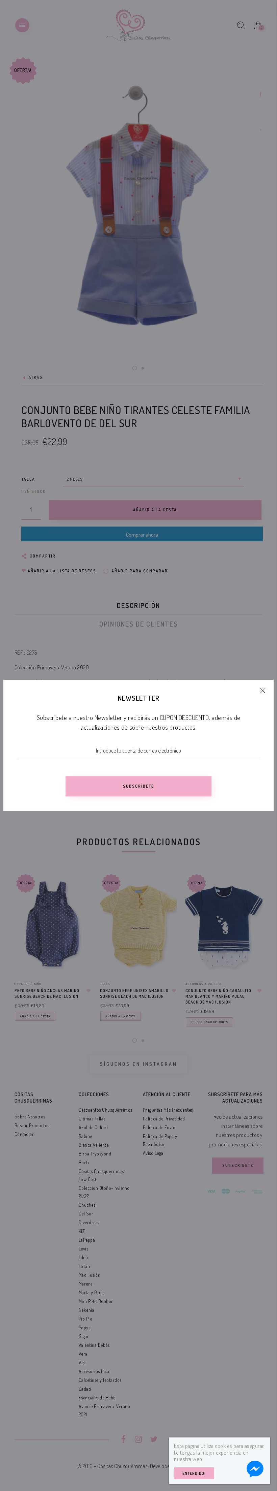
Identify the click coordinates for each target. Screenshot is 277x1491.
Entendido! (194, 1473)
